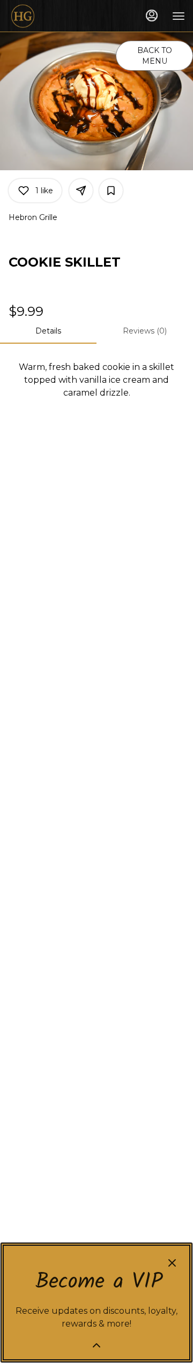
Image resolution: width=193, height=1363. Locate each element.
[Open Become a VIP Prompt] (96, 1345)
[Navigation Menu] (178, 16)
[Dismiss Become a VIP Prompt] (172, 1263)
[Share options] (81, 190)
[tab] (48, 331)
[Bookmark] (111, 190)
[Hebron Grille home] (56, 16)
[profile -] (151, 15)
